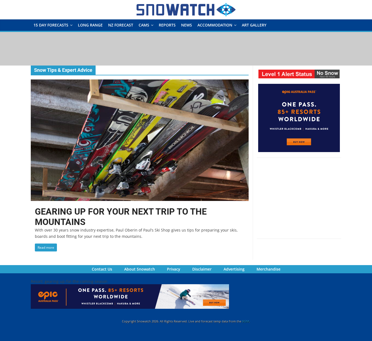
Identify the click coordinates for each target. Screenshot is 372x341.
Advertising (234, 269)
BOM (245, 321)
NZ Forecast (120, 25)
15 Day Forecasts (50, 25)
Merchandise (268, 269)
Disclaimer (202, 269)
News (186, 25)
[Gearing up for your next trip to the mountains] (140, 83)
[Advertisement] (186, 48)
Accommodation (214, 25)
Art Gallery (254, 25)
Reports (167, 25)
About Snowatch (139, 269)
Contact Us (102, 269)
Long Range (90, 25)
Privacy (173, 269)
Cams (144, 25)
